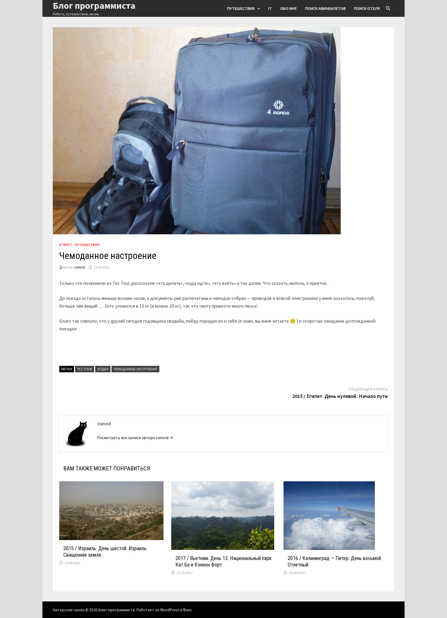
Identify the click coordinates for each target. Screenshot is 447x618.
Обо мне (288, 8)
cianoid (79, 267)
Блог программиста (116, 609)
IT (270, 8)
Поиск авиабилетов (325, 8)
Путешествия (241, 8)
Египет (65, 244)
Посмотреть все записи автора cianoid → (135, 437)
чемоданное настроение (135, 369)
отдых (102, 369)
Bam (187, 609)
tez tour (84, 369)
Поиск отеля (367, 8)
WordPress (169, 609)
